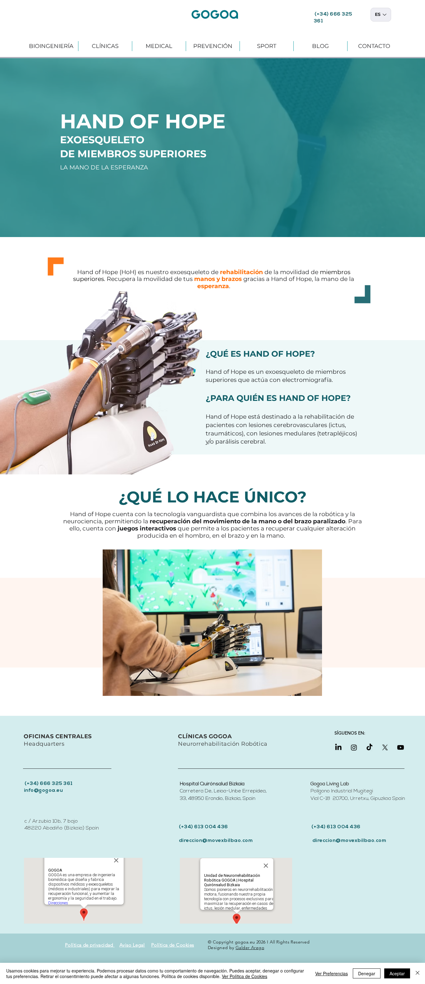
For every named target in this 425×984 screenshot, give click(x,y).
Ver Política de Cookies (244, 976)
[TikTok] (369, 747)
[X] (385, 747)
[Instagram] (354, 747)
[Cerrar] (417, 973)
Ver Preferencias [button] (331, 973)
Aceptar (397, 973)
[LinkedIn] (338, 747)
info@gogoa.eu (43, 790)
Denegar (366, 973)
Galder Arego (250, 947)
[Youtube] (400, 747)
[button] (51, 46)
